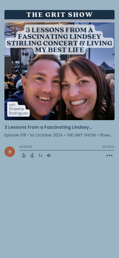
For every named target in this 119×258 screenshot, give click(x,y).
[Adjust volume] (49, 155)
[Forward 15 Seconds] (32, 155)
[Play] (9, 151)
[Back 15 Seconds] (23, 155)
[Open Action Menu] (109, 155)
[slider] (20, 151)
